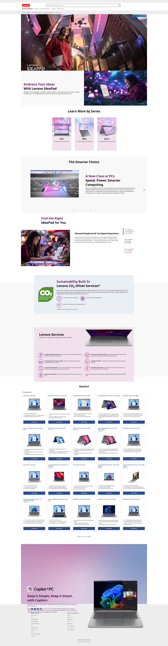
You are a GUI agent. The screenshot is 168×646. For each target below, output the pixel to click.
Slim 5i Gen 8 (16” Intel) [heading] (29, 465)
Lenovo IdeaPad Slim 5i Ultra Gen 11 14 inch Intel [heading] (58, 465)
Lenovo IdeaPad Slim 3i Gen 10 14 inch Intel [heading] (33, 428)
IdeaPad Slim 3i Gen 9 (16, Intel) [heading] (131, 428)
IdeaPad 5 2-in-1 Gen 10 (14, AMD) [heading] (56, 428)
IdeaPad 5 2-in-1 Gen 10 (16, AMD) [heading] (81, 428)
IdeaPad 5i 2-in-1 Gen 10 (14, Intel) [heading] (107, 499)
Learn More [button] (34, 422)
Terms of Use (87, 641)
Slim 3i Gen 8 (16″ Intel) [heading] (29, 395)
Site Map (83, 641)
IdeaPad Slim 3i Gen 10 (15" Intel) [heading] (131, 499)
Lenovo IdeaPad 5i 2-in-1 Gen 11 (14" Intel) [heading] (109, 395)
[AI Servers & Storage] (41, 12)
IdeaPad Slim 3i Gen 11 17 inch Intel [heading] (57, 395)
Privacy (79, 641)
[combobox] (82, 5)
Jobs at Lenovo (34, 629)
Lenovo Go (33, 636)
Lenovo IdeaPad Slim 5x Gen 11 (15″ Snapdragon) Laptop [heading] (32, 500)
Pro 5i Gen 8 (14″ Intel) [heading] (79, 465)
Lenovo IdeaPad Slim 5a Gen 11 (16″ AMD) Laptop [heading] (134, 465)
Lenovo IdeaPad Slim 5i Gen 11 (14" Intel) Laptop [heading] (108, 465)
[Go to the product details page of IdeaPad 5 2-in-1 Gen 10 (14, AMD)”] (59, 440)
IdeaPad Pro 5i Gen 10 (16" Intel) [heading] (81, 499)
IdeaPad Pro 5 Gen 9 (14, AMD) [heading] (131, 395)
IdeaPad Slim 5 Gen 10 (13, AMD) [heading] (81, 395)
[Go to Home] (26, 5)
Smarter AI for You (70, 629)
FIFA (32, 631)
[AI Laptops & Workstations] (54, 12)
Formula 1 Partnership (35, 634)
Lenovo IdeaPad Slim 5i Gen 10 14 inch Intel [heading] (58, 500)
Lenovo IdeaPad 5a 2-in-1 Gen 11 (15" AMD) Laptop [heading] (107, 428)
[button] (119, 5)
